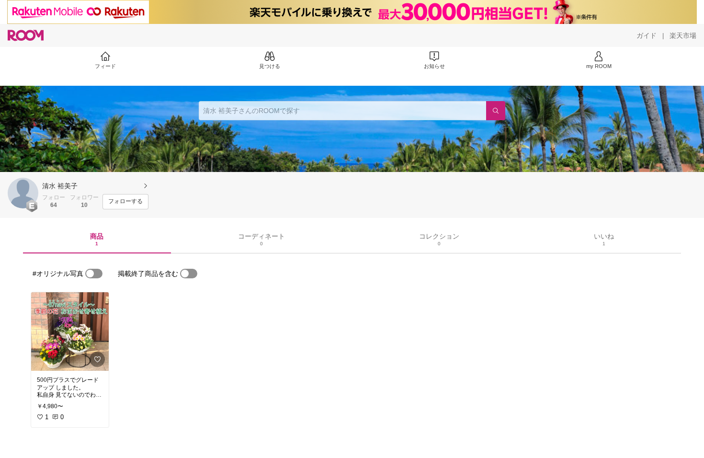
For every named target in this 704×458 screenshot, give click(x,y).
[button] (23, 193)
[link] (70, 331)
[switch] (93, 273)
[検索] (495, 110)
